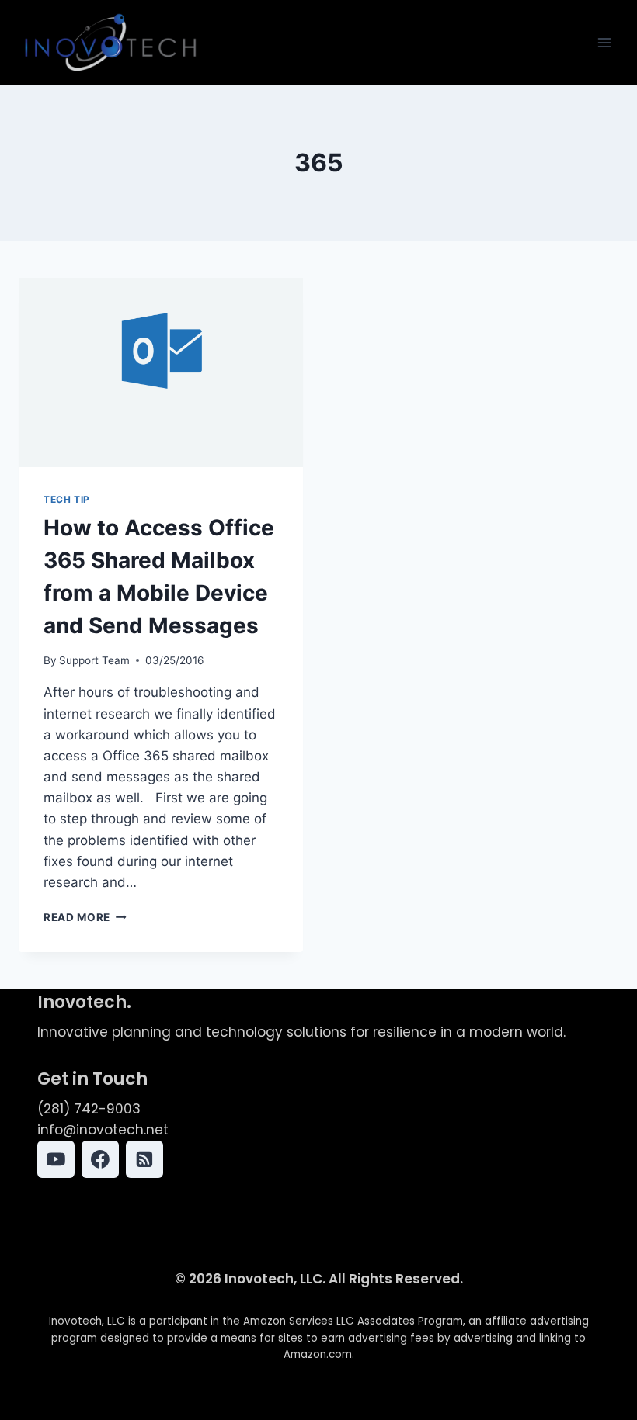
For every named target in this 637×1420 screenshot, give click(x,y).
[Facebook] (100, 1159)
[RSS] (144, 1159)
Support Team (94, 660)
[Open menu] (604, 42)
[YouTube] (56, 1159)
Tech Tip (67, 499)
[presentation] (161, 372)
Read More (85, 917)
